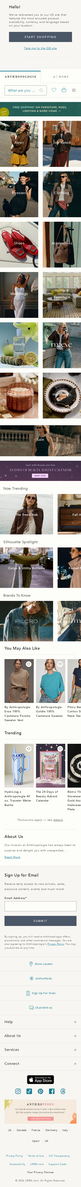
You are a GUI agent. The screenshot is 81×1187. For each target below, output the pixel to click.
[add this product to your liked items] (29, 664)
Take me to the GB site (40, 48)
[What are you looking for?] (41, 90)
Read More (12, 857)
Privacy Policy (55, 944)
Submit (40, 921)
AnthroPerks (44, 978)
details (58, 820)
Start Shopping (41, 37)
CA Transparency (59, 1155)
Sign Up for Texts (43, 993)
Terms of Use (36, 1155)
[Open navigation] (74, 90)
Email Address (14, 898)
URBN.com (37, 1164)
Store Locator (44, 964)
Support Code (57, 1164)
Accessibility (17, 1164)
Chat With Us (43, 1007)
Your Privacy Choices (40, 1172)
